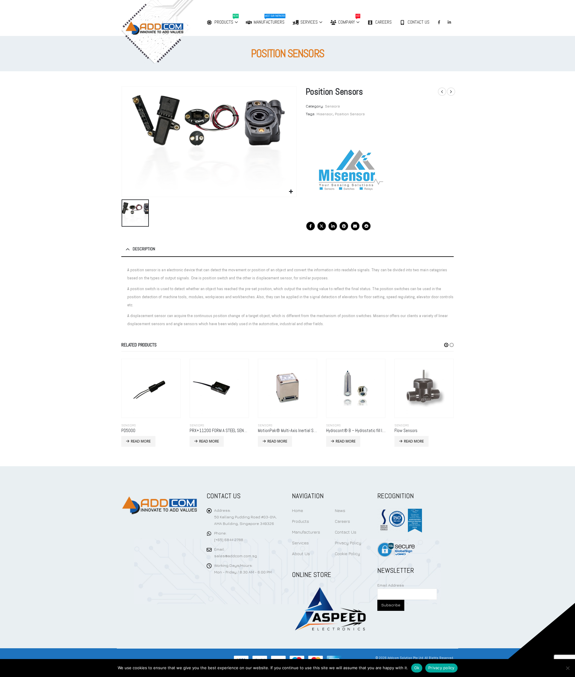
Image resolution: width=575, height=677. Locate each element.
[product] (151, 388)
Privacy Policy (348, 542)
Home (297, 510)
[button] (446, 345)
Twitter (321, 226)
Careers (383, 22)
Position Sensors (350, 114)
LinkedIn (333, 226)
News (340, 510)
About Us (301, 553)
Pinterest (344, 226)
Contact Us (418, 22)
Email (355, 226)
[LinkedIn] (449, 22)
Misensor (325, 114)
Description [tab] (144, 249)
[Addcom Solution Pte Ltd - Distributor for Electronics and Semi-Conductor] (169, 31)
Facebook (310, 226)
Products (226, 19)
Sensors (332, 106)
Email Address (390, 585)
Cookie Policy (347, 553)
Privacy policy (441, 667)
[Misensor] (351, 171)
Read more (141, 441)
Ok (417, 667)
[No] (568, 668)
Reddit (366, 226)
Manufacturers (269, 19)
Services (309, 22)
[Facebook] (439, 22)
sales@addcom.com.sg (235, 556)
